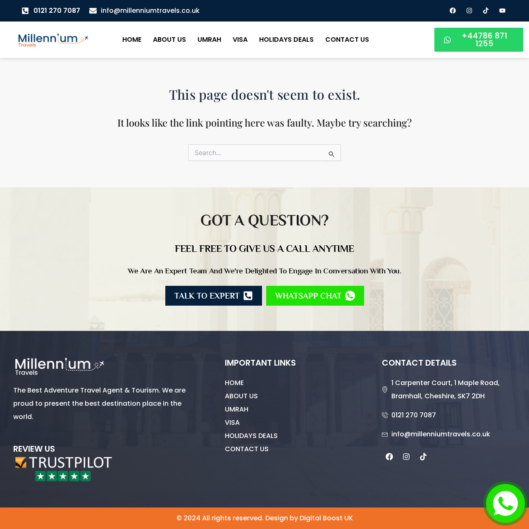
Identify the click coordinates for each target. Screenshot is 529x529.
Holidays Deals (286, 39)
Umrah (209, 39)
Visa (240, 39)
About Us (169, 39)
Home (131, 39)
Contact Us (347, 39)
